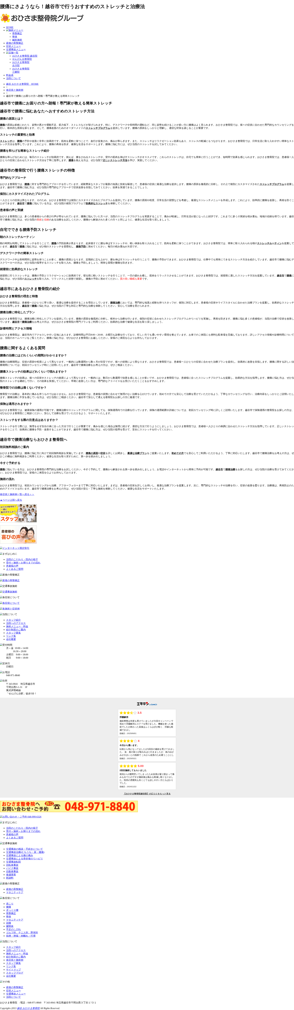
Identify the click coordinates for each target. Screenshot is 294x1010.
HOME (9, 27)
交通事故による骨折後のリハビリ (24, 858)
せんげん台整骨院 (22, 59)
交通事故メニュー (16, 49)
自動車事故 (12, 871)
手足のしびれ (13, 929)
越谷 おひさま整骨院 (28, 1008)
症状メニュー (13, 46)
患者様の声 (12, 566)
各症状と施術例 (14, 90)
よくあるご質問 (14, 569)
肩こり (9, 903)
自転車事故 (12, 865)
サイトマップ (13, 969)
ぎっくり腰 (12, 910)
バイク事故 (12, 868)
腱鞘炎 (9, 926)
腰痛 (8, 907)
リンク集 (11, 636)
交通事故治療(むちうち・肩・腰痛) (25, 852)
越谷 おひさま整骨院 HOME (22, 84)
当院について (13, 78)
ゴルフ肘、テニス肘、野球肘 (22, 932)
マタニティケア (14, 892)
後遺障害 (11, 874)
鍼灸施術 (17, 40)
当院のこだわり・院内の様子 (22, 559)
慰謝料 (9, 878)
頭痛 (8, 923)
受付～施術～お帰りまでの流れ (23, 562)
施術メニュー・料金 (17, 626)
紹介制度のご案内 (16, 629)
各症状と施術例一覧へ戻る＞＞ (17, 494)
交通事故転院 (13, 861)
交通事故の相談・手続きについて (24, 849)
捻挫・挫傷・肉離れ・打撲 (21, 935)
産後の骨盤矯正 (14, 43)
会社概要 (11, 639)
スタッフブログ (14, 972)
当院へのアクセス (16, 623)
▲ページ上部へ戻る (11, 500)
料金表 (9, 75)
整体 (14, 36)
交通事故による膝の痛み (19, 855)
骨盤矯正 (17, 33)
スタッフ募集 (13, 632)
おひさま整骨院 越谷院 (24, 56)
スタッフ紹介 (13, 620)
